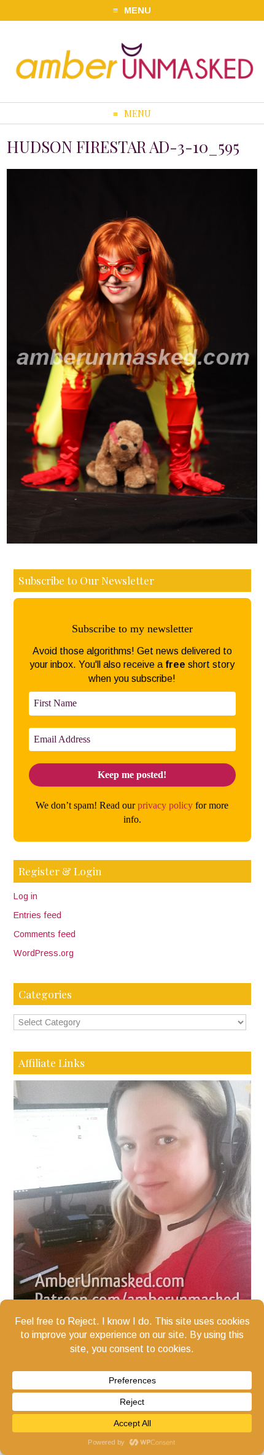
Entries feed (37, 915)
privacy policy (165, 805)
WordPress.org (44, 953)
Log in (25, 896)
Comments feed (45, 934)
